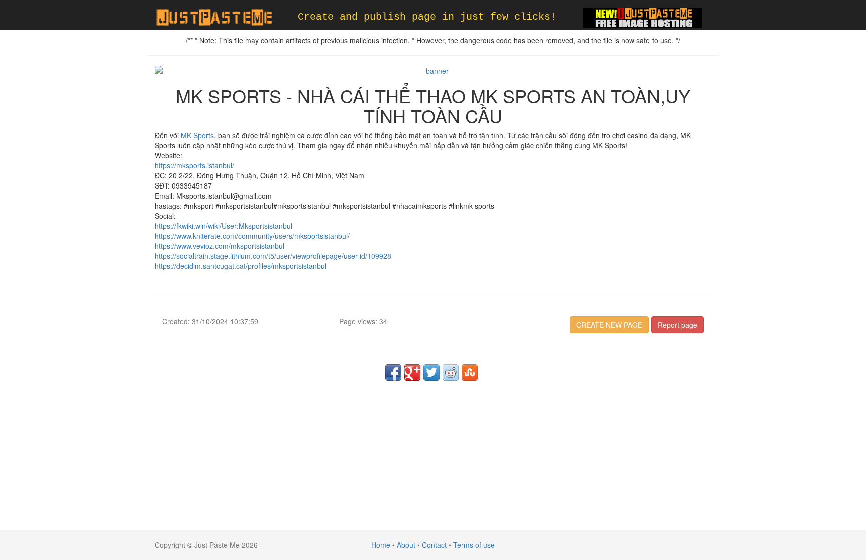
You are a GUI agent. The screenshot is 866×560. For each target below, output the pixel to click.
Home (380, 545)
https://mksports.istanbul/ (194, 165)
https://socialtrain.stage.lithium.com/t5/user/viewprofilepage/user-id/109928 (273, 256)
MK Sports (197, 135)
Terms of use (474, 545)
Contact (434, 545)
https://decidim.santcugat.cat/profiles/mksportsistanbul (240, 266)
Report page (677, 325)
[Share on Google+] (412, 372)
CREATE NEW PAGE (609, 325)
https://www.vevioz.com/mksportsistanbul (219, 246)
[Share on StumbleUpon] (470, 372)
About (406, 545)
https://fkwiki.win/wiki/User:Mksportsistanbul (223, 226)
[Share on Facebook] (393, 372)
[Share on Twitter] (431, 372)
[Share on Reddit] (451, 372)
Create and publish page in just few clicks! (427, 17)
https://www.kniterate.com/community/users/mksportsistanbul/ (252, 236)
